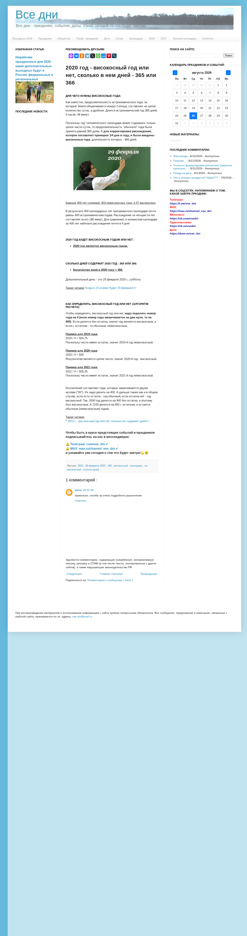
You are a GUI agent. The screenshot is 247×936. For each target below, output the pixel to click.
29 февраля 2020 (95, 465)
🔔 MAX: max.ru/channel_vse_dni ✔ (92, 448)
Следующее (74, 573)
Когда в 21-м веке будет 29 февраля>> (111, 287)
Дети (107, 38)
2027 (164, 38)
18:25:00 (88, 490)
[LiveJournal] (114, 56)
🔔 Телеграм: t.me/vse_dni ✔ (87, 444)
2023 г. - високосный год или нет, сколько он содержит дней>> (109, 421)
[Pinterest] (109, 56)
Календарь (136, 38)
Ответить (80, 500)
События (207, 38)
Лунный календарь (184, 38)
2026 (152, 38)
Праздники (45, 38)
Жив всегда (180, 156)
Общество (64, 38)
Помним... (179, 160)
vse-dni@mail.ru (82, 616)
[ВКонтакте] (76, 56)
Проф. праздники (87, 38)
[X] (92, 56)
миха (78, 490)
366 (110, 465)
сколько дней (91, 469)
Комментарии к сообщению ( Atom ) (110, 580)
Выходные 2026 (22, 38)
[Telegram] (87, 56)
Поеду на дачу (182, 173)
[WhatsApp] (98, 56)
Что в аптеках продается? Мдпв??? (195, 177)
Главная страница (111, 573)
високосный (121, 465)
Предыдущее (148, 573)
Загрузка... (176, 140)
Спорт (120, 38)
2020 (81, 465)
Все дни (36, 14)
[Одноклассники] (82, 56)
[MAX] (71, 56)
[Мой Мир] (103, 56)
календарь (136, 465)
